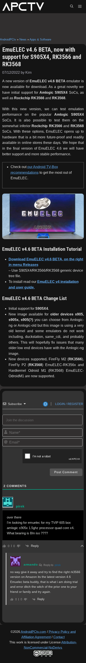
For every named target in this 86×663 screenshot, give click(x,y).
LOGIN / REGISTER (68, 404)
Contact (59, 637)
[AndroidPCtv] (23, 6)
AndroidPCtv (8, 39)
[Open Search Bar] (72, 6)
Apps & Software (40, 39)
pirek (58, 565)
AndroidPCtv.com (33, 632)
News (22, 39)
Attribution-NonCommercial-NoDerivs (50, 644)
